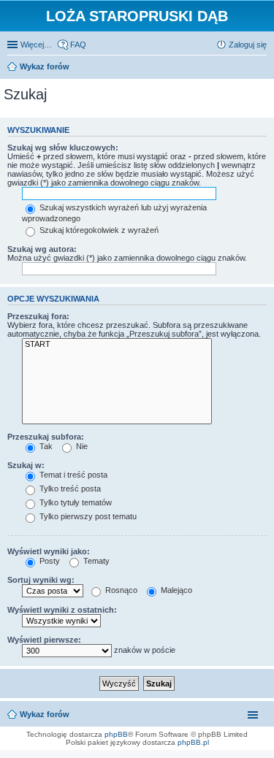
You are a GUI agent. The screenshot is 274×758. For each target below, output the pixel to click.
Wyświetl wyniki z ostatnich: (62, 609)
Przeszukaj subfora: (45, 436)
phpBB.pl (193, 742)
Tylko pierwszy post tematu (87, 516)
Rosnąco (120, 590)
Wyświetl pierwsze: (44, 639)
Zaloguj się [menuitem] (248, 44)
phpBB (116, 734)
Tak (45, 446)
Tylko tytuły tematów (74, 502)
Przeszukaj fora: (38, 316)
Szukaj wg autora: (42, 249)
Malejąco (175, 590)
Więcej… (36, 44)
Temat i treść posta (72, 474)
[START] (116, 345)
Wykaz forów (44, 714)
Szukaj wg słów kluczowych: (62, 147)
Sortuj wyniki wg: (41, 579)
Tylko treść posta (69, 488)
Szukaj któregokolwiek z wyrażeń (98, 230)
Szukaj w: (26, 465)
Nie (81, 446)
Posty (48, 560)
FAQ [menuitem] (78, 44)
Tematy (95, 560)
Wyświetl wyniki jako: (48, 551)
